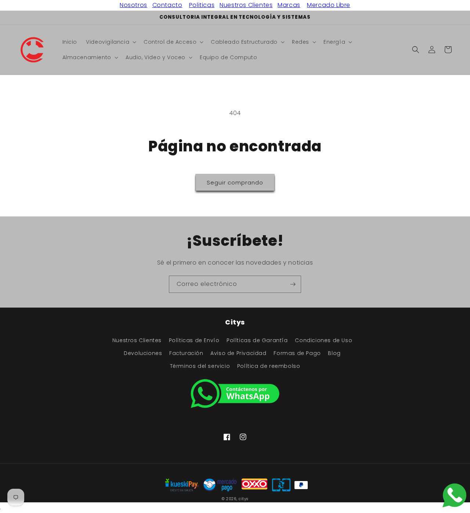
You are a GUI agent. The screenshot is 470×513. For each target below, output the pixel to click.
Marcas (289, 5)
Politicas (201, 5)
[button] (110, 42)
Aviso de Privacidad (238, 353)
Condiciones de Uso (323, 340)
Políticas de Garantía (257, 340)
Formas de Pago (297, 353)
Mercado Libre (328, 5)
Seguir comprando (235, 182)
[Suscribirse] (293, 284)
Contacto (167, 5)
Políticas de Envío (194, 340)
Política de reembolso (268, 366)
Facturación (186, 353)
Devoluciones (143, 353)
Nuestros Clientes (246, 5)
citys (243, 499)
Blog (334, 353)
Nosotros (133, 5)
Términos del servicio (200, 366)
